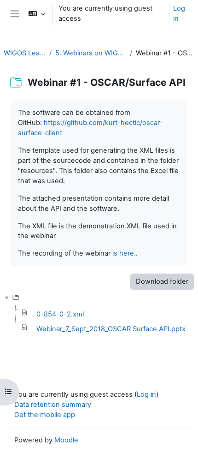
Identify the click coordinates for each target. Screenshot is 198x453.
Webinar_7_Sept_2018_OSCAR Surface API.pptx (111, 329)
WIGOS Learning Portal (25, 53)
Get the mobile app (44, 415)
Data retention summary (52, 404)
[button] (36, 14)
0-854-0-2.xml (60, 314)
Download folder (162, 281)
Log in (179, 13)
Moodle (66, 440)
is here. (124, 253)
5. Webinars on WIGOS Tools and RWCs (90, 53)
